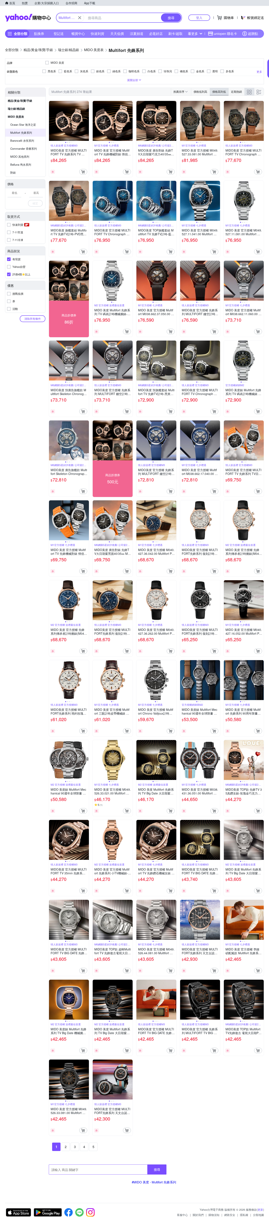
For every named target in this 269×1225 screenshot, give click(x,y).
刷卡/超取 (175, 33)
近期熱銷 (236, 92)
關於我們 (198, 1215)
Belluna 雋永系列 (20, 165)
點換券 (39, 33)
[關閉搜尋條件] (79, 17)
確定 (35, 203)
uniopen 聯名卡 (225, 33)
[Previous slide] (51, 121)
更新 (260, 1210)
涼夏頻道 (136, 33)
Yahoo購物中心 (28, 18)
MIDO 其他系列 (19, 157)
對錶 (13, 172)
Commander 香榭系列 (23, 149)
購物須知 (213, 1215)
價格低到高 (200, 92)
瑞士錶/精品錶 (16, 109)
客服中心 (182, 1215)
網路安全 (229, 1215)
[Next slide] (86, 121)
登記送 (59, 33)
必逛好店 (156, 33)
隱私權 (244, 1215)
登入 (199, 17)
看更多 (193, 33)
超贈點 (253, 33)
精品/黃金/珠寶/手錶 (20, 101)
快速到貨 (97, 33)
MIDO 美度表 (16, 117)
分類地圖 (258, 1215)
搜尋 (157, 1169)
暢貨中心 (78, 33)
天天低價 (117, 33)
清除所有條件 (32, 319)
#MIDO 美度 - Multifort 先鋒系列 (154, 1182)
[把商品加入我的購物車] (83, 171)
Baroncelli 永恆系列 (22, 141)
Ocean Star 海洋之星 (23, 125)
